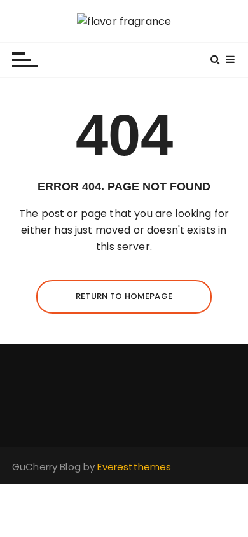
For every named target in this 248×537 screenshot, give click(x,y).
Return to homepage (124, 296)
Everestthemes (134, 466)
